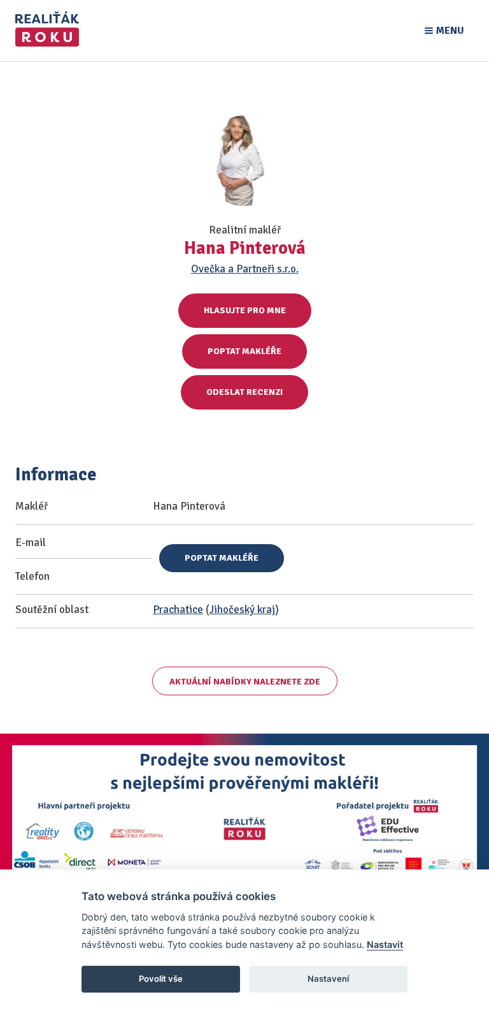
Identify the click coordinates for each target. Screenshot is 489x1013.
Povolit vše (161, 978)
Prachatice (178, 609)
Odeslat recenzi (244, 392)
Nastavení (328, 978)
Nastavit (385, 944)
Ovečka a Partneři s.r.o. (245, 268)
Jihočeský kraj (242, 609)
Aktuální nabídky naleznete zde (244, 681)
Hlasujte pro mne (245, 310)
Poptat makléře (244, 351)
